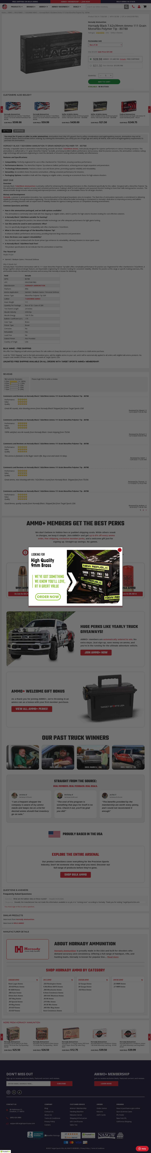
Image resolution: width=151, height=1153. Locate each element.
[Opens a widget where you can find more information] (142, 1149)
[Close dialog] (120, 550)
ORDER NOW (48, 596)
